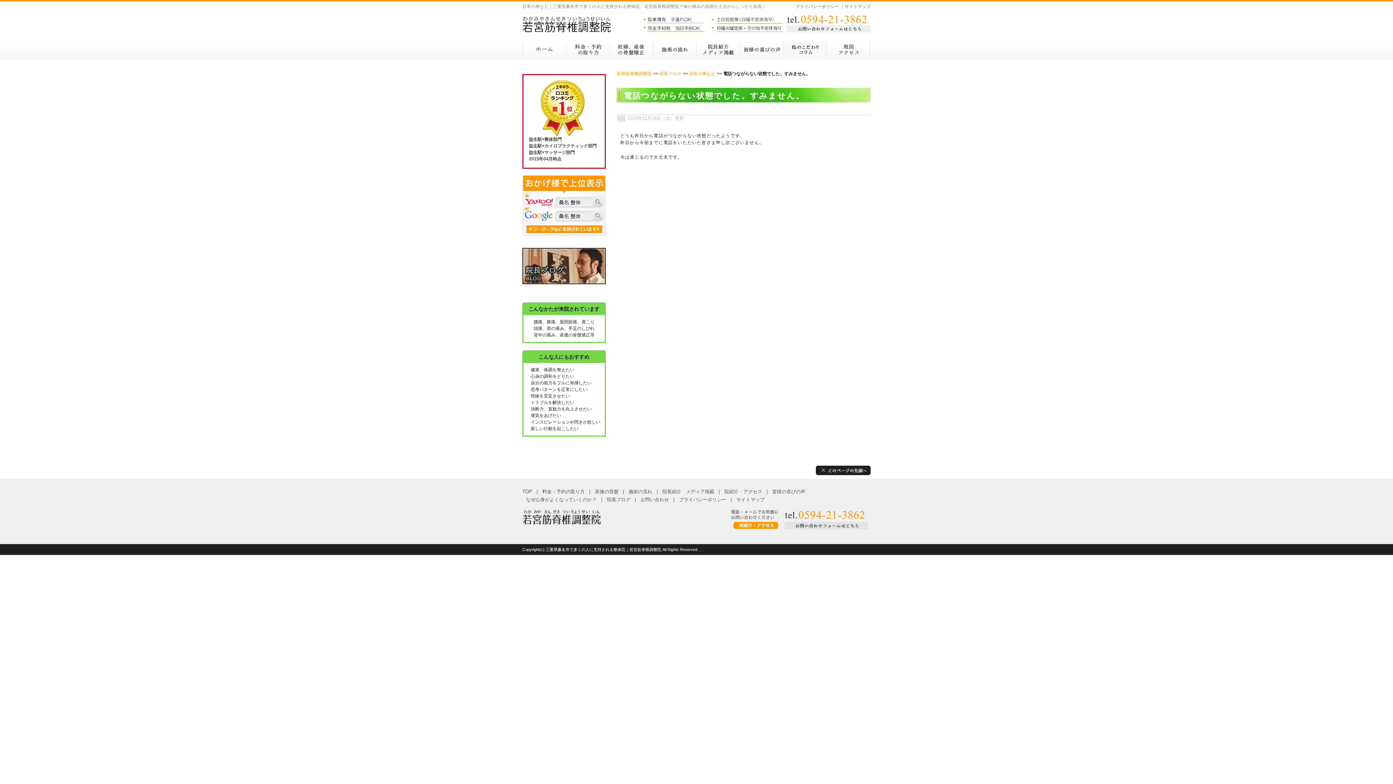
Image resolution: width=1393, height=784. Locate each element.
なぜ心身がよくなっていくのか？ (561, 499)
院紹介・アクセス (743, 491)
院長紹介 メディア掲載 (688, 491)
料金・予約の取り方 (563, 491)
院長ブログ (670, 73)
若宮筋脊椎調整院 (634, 73)
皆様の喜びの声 (788, 491)
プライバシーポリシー (817, 6)
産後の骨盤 (607, 491)
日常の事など (702, 73)
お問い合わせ (655, 499)
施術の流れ (640, 491)
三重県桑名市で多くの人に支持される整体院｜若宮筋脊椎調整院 (603, 549)
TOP (527, 491)
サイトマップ (858, 6)
